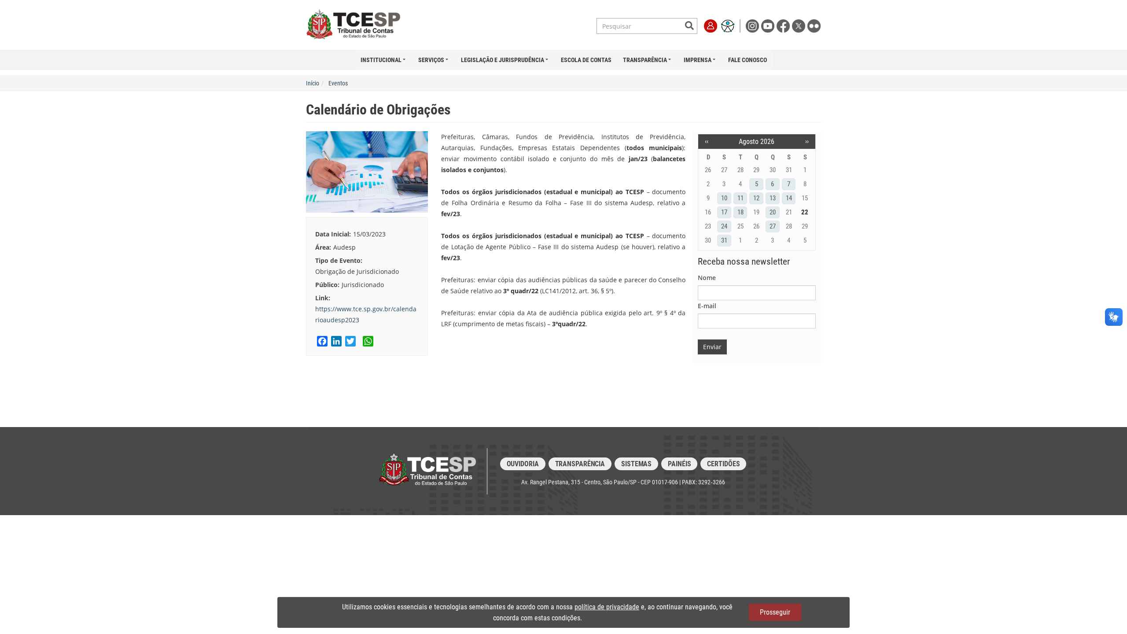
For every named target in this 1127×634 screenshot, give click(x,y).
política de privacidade (607, 607)
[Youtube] (769, 25)
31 (724, 240)
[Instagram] (753, 25)
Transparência (645, 59)
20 (773, 212)
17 (724, 212)
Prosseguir (775, 612)
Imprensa (697, 59)
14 (789, 198)
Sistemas (636, 464)
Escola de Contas (586, 59)
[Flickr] (814, 25)
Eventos (338, 83)
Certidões (723, 464)
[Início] (362, 24)
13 (773, 198)
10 (724, 198)
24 (724, 226)
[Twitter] (799, 25)
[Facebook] (784, 25)
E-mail (707, 306)
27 (773, 226)
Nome (707, 277)
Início (312, 83)
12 (756, 198)
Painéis (679, 464)
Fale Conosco (747, 59)
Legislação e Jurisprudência (502, 59)
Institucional (381, 59)
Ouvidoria (523, 464)
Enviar (712, 347)
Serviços (431, 59)
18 (740, 212)
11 (740, 198)
